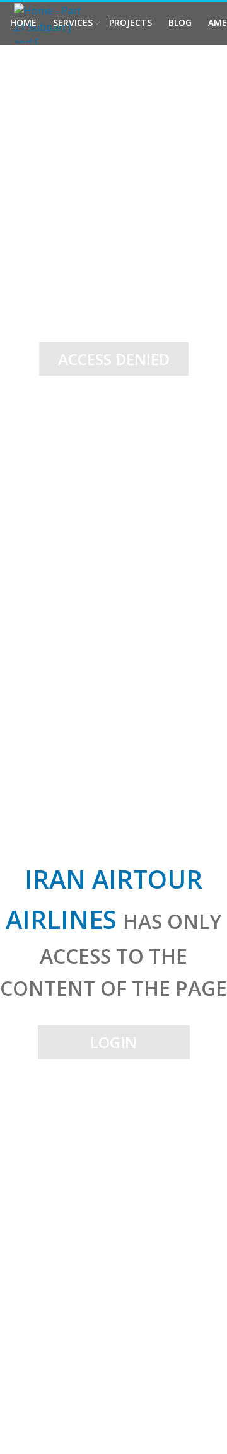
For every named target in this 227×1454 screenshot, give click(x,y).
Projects (130, 22)
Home (23, 22)
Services (73, 22)
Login (113, 1042)
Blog (180, 22)
